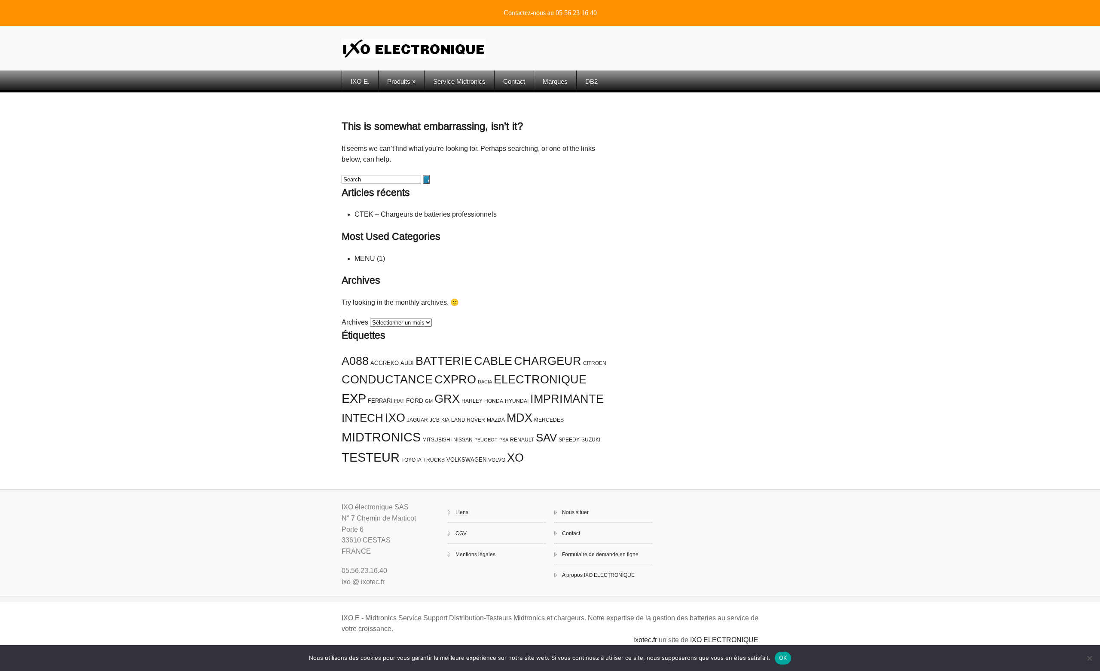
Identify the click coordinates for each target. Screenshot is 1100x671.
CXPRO (455, 379)
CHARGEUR (547, 361)
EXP (354, 398)
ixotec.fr (645, 639)
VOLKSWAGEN (466, 460)
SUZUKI (590, 440)
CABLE (493, 361)
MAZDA (496, 420)
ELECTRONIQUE (540, 379)
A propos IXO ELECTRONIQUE (598, 575)
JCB (435, 420)
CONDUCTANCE (387, 379)
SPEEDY (569, 440)
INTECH (362, 417)
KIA (445, 420)
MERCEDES (549, 420)
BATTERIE (444, 361)
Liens (461, 512)
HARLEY (472, 401)
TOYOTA (411, 460)
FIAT (399, 401)
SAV (546, 437)
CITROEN (594, 363)
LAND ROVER (468, 420)
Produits (401, 81)
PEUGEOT (486, 439)
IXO (395, 417)
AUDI (407, 363)
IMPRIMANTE (567, 398)
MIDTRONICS (381, 437)
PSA (503, 439)
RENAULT (522, 440)
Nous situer (575, 512)
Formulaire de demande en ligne (600, 555)
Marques (555, 81)
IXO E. (360, 81)
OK (783, 657)
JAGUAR (417, 420)
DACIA (485, 381)
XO (515, 457)
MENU (364, 258)
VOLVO (496, 460)
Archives (355, 322)
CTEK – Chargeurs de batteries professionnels (425, 214)
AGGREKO (384, 363)
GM (429, 401)
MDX (519, 417)
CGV (461, 533)
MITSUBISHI (437, 440)
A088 (355, 361)
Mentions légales (475, 555)
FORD (414, 400)
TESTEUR (371, 457)
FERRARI (380, 401)
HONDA (493, 401)
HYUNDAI (517, 401)
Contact (514, 81)
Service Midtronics (459, 81)
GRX (447, 398)
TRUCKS (434, 460)
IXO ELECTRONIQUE (724, 639)
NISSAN (463, 440)
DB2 (591, 81)
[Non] (1089, 658)
